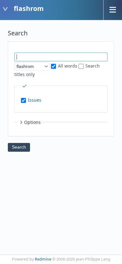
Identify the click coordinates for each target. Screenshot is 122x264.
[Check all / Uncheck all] (25, 86)
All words (67, 66)
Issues (34, 100)
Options (32, 122)
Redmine (43, 259)
